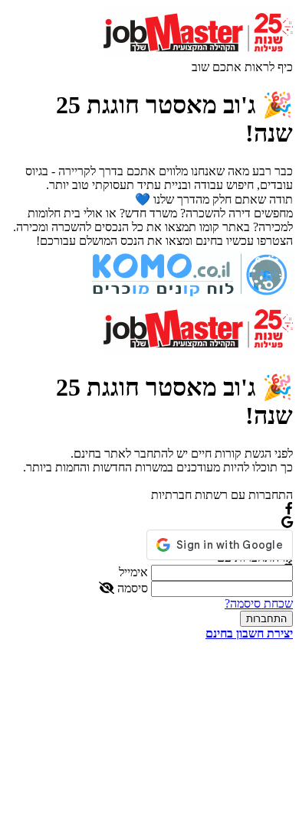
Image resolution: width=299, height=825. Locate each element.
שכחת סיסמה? (259, 603)
